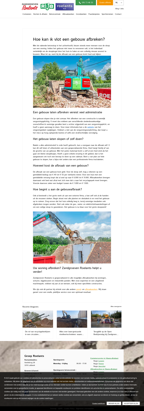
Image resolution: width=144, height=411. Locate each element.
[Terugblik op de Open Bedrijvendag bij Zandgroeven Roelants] (106, 319)
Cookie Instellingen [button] (98, 403)
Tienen (101, 364)
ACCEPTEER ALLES (131, 403)
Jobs (122, 9)
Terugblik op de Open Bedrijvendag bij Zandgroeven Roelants (106, 333)
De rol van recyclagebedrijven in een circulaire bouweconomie (37, 333)
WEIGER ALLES (113, 403)
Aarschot (101, 366)
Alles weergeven (116, 306)
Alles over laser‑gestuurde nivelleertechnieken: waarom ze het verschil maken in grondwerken (71, 333)
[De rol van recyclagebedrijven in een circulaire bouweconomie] (38, 319)
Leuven (101, 361)
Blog (117, 9)
